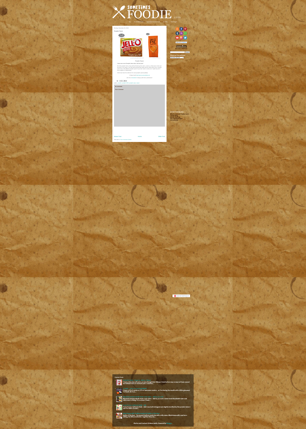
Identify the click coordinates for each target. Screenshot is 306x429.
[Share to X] (123, 81)
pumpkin (120, 83)
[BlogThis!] (121, 81)
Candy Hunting (175, 117)
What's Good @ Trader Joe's (179, 114)
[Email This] (120, 81)
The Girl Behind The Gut (138, 21)
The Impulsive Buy (176, 118)
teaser (138, 83)
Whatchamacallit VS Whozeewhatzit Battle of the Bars (141, 413)
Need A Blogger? (174, 21)
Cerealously (174, 120)
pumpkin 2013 (125, 83)
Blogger (169, 423)
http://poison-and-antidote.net (143, 75)
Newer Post (117, 136)
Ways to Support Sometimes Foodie (153, 21)
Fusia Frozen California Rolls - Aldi (134, 405)
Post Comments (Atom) (125, 139)
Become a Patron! (181, 49)
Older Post (161, 136)
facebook (134, 77)
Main (130, 21)
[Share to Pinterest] (126, 81)
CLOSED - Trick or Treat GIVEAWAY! (135, 388)
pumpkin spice (132, 83)
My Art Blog (165, 21)
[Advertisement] (139, 131)
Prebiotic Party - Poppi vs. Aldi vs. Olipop (137, 380)
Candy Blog (174, 115)
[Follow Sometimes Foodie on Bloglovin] (181, 43)
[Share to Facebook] (124, 81)
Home (140, 136)
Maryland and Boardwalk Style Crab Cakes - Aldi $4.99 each (143, 397)
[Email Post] (117, 80)
